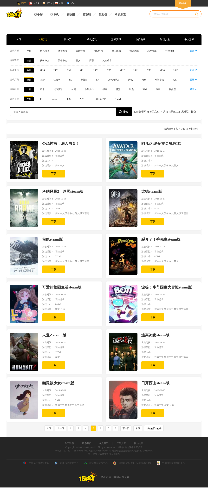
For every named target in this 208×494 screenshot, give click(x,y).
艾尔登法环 (140, 111)
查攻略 (87, 14)
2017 (122, 70)
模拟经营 (98, 51)
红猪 (61, 3)
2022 (69, 70)
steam (54, 99)
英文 (78, 60)
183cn (49, 3)
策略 (158, 89)
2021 (82, 70)
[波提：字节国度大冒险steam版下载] (125, 322)
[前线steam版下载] (26, 274)
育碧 (42, 80)
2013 (175, 70)
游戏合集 (165, 39)
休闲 (73, 89)
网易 (144, 80)
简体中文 (44, 60)
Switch (118, 99)
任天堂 (56, 80)
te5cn (73, 3)
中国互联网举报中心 (39, 463)
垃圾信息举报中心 (98, 463)
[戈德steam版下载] (125, 226)
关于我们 (69, 443)
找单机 (55, 14)
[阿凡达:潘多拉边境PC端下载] (125, 178)
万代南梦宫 (113, 80)
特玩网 (36, 3)
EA (97, 80)
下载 (53, 173)
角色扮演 (44, 51)
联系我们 (86, 443)
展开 (192, 51)
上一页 (60, 428)
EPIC (68, 99)
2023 (55, 70)
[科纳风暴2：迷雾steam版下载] (26, 226)
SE (70, 80)
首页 (18, 39)
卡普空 (84, 80)
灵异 (118, 89)
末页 (138, 428)
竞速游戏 (134, 51)
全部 (29, 51)
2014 (162, 70)
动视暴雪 (159, 80)
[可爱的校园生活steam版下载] (26, 322)
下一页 (126, 428)
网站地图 (138, 443)
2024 (42, 70)
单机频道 (120, 14)
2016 (135, 70)
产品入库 (121, 443)
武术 (42, 89)
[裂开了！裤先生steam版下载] (125, 274)
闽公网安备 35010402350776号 (135, 463)
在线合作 (89, 89)
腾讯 (130, 80)
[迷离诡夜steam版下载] (125, 369)
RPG (145, 89)
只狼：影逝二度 (171, 111)
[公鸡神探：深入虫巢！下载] (26, 178)
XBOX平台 (100, 99)
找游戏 (43, 39)
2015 (149, 70)
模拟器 (172, 89)
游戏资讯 (116, 39)
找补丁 (67, 39)
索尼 (175, 80)
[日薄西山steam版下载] (125, 417)
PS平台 (83, 99)
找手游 (38, 14)
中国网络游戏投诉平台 (173, 463)
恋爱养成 (151, 51)
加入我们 (103, 443)
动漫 (131, 89)
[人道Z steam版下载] (26, 369)
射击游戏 (116, 51)
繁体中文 (62, 60)
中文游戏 (189, 39)
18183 (23, 3)
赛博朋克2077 (154, 111)
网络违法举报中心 (69, 463)
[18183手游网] (14, 14)
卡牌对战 (169, 51)
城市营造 (58, 89)
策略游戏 (80, 51)
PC (41, 99)
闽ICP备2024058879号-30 (97, 450)
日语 (91, 60)
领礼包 (103, 14)
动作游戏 (62, 51)
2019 (109, 70)
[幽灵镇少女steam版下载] (26, 417)
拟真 (105, 89)
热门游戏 (140, 39)
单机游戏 (92, 39)
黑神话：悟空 (188, 111)
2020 (95, 70)
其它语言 (107, 60)
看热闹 (71, 14)
